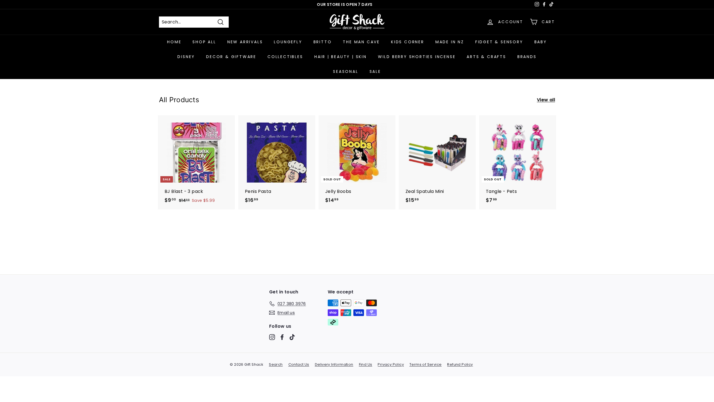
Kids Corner (407, 42)
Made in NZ (449, 42)
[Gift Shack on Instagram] (272, 337)
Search (276, 364)
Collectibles (285, 56)
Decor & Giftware (231, 56)
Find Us (365, 364)
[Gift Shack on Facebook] (282, 337)
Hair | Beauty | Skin (340, 56)
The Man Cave (361, 42)
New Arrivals (245, 42)
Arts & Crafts (486, 56)
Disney (186, 56)
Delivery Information (334, 364)
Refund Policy (460, 364)
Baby (540, 42)
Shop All (204, 42)
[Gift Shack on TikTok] (292, 337)
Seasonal (345, 71)
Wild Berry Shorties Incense (417, 56)
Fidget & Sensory (499, 42)
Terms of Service (425, 364)
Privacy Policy (391, 364)
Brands (527, 56)
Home (174, 42)
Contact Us (298, 364)
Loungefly (288, 42)
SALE (375, 71)
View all (546, 100)
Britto (322, 42)
